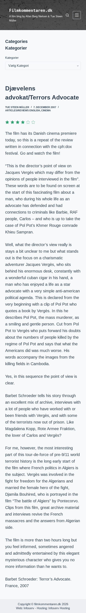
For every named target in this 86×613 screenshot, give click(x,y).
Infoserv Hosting (59, 608)
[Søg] (67, 15)
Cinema (46, 110)
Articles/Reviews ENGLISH (22, 110)
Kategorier (12, 57)
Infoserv (29, 608)
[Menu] (77, 15)
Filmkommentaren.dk (30, 10)
